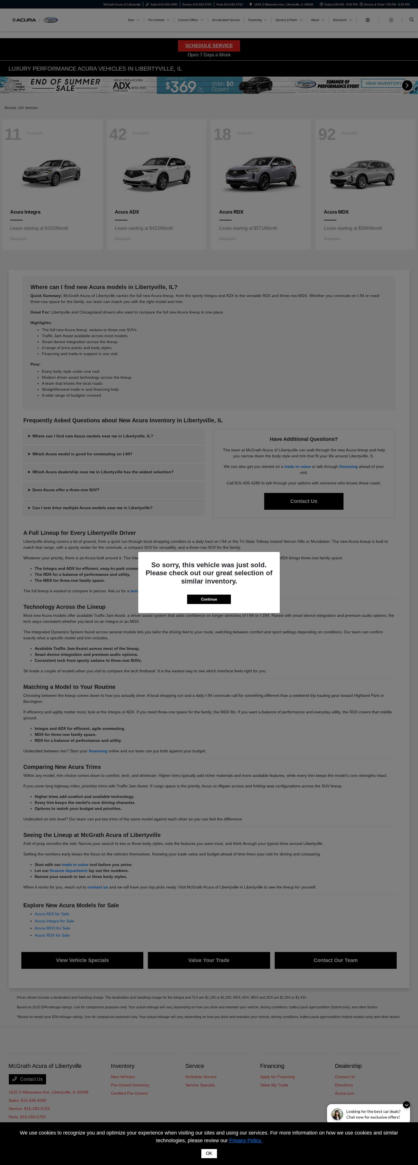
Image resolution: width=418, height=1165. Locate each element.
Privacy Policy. (245, 1140)
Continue (209, 599)
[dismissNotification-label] (406, 1104)
